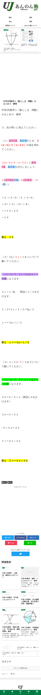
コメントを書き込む (20, 668)
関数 (10, 482)
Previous (1, 41)
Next (40, 41)
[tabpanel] (11, 40)
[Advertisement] (20, 76)
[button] (37, 371)
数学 (5, 482)
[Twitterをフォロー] (20, 554)
